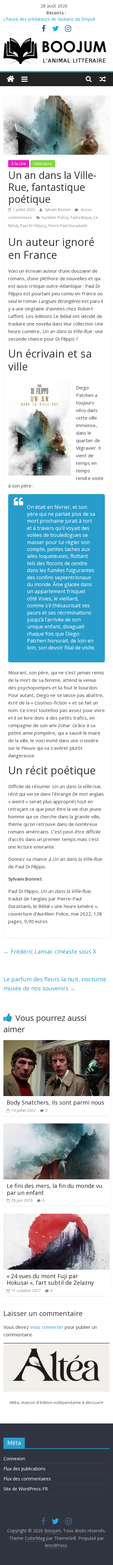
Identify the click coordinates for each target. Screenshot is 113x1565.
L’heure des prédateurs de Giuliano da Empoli (49, 20)
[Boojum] (10, 79)
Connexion (14, 1459)
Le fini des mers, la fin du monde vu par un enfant (54, 1189)
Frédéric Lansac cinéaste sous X (49, 951)
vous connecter (46, 1327)
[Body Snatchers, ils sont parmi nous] (56, 1043)
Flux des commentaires (27, 1479)
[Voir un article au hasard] (103, 79)
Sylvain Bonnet (58, 209)
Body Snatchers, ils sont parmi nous (55, 1102)
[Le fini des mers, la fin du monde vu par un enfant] (56, 1127)
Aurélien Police (55, 217)
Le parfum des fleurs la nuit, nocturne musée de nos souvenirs (54, 983)
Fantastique (81, 217)
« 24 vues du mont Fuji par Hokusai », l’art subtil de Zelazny (50, 1279)
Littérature (43, 163)
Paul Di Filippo (33, 225)
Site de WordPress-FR (25, 1489)
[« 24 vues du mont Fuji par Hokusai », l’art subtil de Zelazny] (56, 1217)
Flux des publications (24, 1469)
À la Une (18, 163)
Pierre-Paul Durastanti (67, 225)
